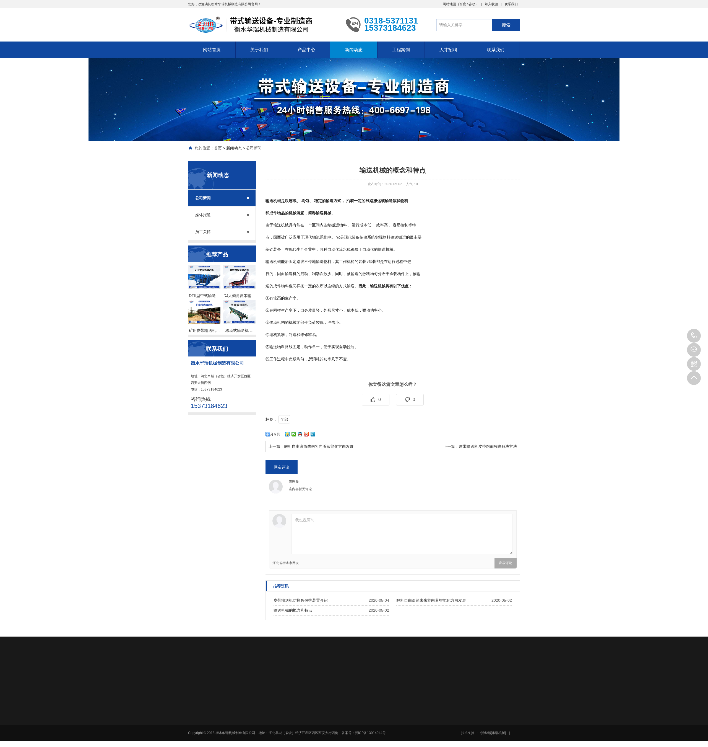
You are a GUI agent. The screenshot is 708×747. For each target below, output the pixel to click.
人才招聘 (448, 49)
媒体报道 (203, 215)
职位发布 (458, 722)
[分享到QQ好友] (300, 434)
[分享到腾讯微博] (313, 434)
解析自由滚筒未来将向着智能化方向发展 (319, 446)
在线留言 (497, 715)
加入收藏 (491, 4)
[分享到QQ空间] (287, 434)
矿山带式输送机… (426, 722)
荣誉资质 (302, 722)
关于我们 (259, 49)
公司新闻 (254, 148)
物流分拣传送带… (426, 743)
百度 (462, 4)
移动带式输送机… (426, 729)
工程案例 (401, 49)
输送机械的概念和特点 (293, 610)
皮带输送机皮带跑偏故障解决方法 (488, 446)
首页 (218, 148)
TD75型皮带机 (346, 729)
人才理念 (458, 715)
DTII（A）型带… (347, 715)
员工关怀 (203, 231)
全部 (284, 419)
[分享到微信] (293, 434)
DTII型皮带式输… (348, 722)
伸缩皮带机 (343, 736)
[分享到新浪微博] (306, 434)
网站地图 (449, 4)
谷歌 (471, 4)
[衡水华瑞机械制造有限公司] (262, 24)
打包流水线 (343, 743)
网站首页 (212, 49)
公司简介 (302, 715)
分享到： (276, 434)
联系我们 (511, 4)
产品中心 (306, 49)
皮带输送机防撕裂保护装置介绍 (301, 600)
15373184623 (694, 336)
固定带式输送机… (426, 715)
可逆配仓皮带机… (426, 736)
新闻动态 (354, 49)
